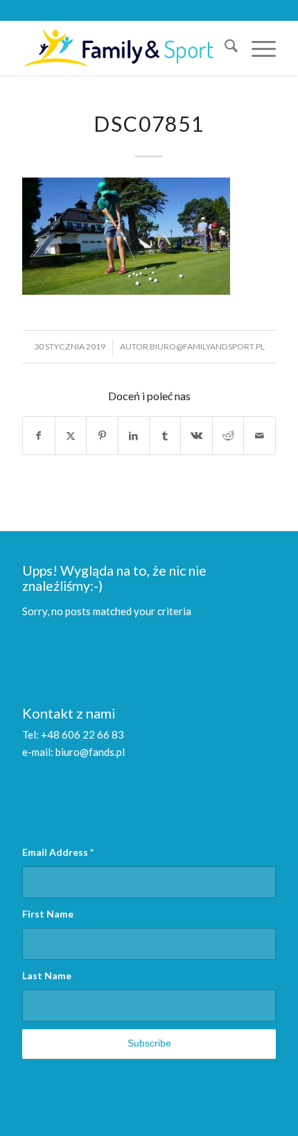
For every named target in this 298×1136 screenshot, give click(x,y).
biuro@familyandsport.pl (207, 346)
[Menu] (257, 48)
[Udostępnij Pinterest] (102, 436)
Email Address (58, 852)
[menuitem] (224, 48)
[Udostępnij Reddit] (228, 436)
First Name (47, 914)
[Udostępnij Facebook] (38, 436)
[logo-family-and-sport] (123, 48)
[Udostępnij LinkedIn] (134, 436)
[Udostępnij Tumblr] (165, 436)
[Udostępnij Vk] (196, 436)
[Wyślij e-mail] (259, 436)
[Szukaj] (224, 48)
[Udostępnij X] (70, 436)
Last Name (46, 975)
